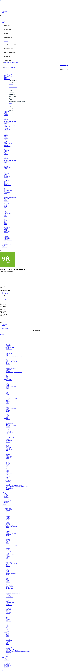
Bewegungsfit (8, 424)
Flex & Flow (8, 435)
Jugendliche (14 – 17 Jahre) (8, 561)
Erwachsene (6, 418)
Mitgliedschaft (4, 13)
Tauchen (7, 376)
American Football (9, 380)
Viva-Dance (8, 417)
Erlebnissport (8, 381)
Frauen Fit (7, 436)
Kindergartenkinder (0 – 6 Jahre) (9, 347)
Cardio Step (8, 427)
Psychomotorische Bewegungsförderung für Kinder (14, 356)
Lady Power (8, 607)
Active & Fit (8, 419)
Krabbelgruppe (8, 345)
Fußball (7, 350)
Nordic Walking (8, 447)
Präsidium (5, 496)
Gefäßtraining (8, 481)
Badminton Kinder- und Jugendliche (11, 361)
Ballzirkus (7, 348)
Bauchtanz (7, 422)
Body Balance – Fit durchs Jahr (11, 425)
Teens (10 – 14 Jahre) (7, 379)
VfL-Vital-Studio (6, 654)
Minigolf (7, 370)
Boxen (7, 400)
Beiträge (7, 491)
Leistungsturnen (8, 369)
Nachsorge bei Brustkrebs (10, 484)
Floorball (7, 403)
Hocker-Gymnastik (9, 440)
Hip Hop (7, 384)
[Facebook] (36, 319)
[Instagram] (36, 320)
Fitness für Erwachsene (9, 432)
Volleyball (7, 464)
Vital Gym (7, 462)
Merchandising (6, 497)
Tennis (7, 377)
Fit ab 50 (7, 429)
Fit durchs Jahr (8, 430)
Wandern (7, 465)
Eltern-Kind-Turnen (9, 344)
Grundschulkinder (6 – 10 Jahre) (9, 360)
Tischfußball (8, 394)
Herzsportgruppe (8, 646)
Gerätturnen (8, 351)
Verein (3, 22)
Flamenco (7, 434)
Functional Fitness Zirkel (10, 437)
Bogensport (7, 363)
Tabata (7, 455)
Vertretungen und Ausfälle (6, 248)
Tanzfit (7, 477)
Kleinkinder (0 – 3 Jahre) (8, 343)
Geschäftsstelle (4, 11)
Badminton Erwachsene (9, 421)
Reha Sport (7, 616)
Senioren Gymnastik (9, 475)
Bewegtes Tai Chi (8, 457)
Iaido (6, 441)
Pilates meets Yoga (9, 449)
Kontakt (3, 670)
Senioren (5, 467)
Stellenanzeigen (6, 501)
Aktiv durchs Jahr (8, 584)
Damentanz (7, 471)
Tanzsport (7, 623)
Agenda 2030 (6, 493)
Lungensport (8, 483)
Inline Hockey (8, 352)
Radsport (7, 411)
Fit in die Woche (8, 431)
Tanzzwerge (8, 355)
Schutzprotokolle (6, 499)
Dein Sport (3, 342)
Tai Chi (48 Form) (9, 456)
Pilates (7, 450)
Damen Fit (7, 470)
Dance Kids (8, 364)
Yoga (6, 466)
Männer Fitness (8, 444)
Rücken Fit (7, 452)
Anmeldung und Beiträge (8, 498)
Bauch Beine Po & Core (9, 423)
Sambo (7, 357)
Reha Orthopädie (8, 487)
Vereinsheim (6, 502)
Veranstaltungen (4, 247)
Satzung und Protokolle (7, 500)
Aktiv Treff (7, 468)
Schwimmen (8, 358)
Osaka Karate (8, 371)
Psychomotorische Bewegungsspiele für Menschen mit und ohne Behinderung (18, 486)
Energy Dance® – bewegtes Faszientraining (12, 428)
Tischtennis (7, 378)
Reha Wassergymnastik (9, 488)
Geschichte (5, 494)
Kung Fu (7, 354)
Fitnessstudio (8, 402)
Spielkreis (7, 346)
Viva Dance (8, 359)
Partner (3, 12)
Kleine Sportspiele (9, 353)
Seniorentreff (8, 476)
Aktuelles (3, 21)
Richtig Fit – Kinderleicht (10, 389)
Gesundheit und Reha (7, 480)
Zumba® (7, 631)
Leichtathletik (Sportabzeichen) (11, 368)
